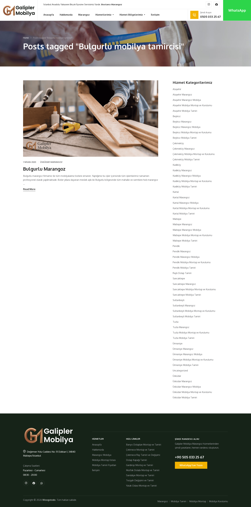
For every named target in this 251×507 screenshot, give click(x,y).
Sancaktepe (179, 278)
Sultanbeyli (178, 300)
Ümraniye (177, 343)
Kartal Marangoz (181, 197)
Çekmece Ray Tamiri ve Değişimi (143, 454)
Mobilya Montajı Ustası (104, 460)
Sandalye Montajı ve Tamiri (140, 475)
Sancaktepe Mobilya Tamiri (187, 294)
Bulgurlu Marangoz (44, 169)
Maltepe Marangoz (182, 224)
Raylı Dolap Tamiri (182, 273)
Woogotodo (48, 499)
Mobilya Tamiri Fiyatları (104, 465)
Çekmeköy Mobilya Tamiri (186, 159)
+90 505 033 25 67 (189, 457)
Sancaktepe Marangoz (184, 284)
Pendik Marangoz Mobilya (186, 256)
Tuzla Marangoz (181, 327)
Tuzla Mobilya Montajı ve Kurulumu (191, 332)
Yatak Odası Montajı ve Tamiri (141, 485)
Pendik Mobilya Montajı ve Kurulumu (192, 262)
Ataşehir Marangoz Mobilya (187, 99)
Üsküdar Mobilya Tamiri (185, 397)
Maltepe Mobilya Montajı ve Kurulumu (192, 235)
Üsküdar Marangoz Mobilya (187, 386)
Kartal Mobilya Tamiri (184, 213)
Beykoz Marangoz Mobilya (186, 127)
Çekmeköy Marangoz (184, 148)
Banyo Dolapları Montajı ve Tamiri (143, 444)
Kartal (176, 191)
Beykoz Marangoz (182, 121)
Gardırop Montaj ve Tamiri (139, 465)
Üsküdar (177, 375)
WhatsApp (237, 10)
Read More (29, 189)
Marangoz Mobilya (101, 454)
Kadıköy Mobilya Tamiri (185, 186)
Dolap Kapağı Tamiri (136, 460)
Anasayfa (48, 14)
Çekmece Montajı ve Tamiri (140, 449)
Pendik (176, 246)
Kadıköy (177, 164)
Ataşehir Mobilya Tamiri (185, 110)
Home (26, 38)
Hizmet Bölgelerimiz (131, 14)
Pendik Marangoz (182, 251)
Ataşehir (177, 89)
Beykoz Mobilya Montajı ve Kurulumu (192, 132)
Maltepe (177, 218)
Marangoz (84, 14)
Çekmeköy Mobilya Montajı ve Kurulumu (194, 154)
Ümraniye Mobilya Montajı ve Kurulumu (193, 359)
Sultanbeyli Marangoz (184, 305)
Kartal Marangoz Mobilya (185, 202)
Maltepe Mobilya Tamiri (185, 240)
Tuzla (175, 321)
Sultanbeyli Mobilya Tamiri (186, 316)
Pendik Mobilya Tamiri (184, 267)
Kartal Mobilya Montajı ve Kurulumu (191, 208)
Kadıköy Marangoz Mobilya (187, 175)
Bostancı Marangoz (111, 4)
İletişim (155, 14)
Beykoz (177, 116)
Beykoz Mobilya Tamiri (185, 137)
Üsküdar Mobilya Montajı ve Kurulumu (192, 392)
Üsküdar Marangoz (51, 162)
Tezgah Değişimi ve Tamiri (140, 480)
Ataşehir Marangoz (182, 94)
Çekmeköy (178, 143)
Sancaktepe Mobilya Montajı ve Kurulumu (194, 289)
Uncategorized (180, 370)
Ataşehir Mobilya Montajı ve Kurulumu (192, 105)
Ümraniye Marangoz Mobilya (187, 354)
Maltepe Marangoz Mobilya (187, 229)
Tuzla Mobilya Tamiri (183, 337)
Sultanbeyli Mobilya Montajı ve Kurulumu (194, 310)
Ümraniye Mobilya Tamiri (185, 365)
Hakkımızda (66, 14)
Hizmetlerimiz (103, 14)
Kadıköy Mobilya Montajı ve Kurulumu (192, 181)
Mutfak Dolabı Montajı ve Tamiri (142, 470)
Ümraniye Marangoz (183, 348)
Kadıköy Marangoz (182, 170)
